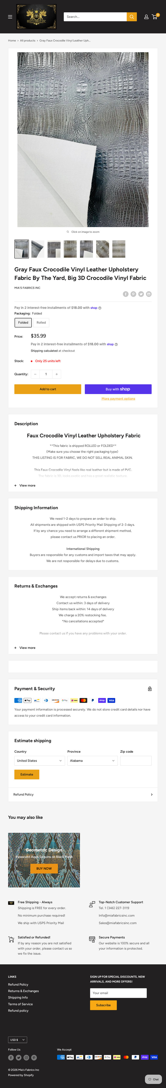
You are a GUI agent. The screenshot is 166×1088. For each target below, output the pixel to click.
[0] (154, 16)
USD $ (14, 1039)
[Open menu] (10, 16)
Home (12, 40)
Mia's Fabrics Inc (27, 288)
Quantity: (21, 374)
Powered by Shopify (21, 1075)
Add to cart (48, 389)
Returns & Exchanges (23, 991)
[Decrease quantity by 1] (35, 374)
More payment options (118, 399)
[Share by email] (149, 294)
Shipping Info (18, 997)
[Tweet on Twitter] (141, 294)
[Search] (132, 16)
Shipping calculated (44, 351)
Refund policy (18, 1011)
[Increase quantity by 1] (56, 374)
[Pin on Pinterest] (133, 294)
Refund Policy (23, 794)
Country (20, 751)
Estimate (26, 774)
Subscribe (103, 1005)
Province (74, 751)
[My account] (146, 17)
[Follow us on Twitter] (18, 1057)
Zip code (126, 751)
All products (27, 40)
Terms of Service (20, 1004)
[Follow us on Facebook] (11, 1057)
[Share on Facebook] (126, 294)
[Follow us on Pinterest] (34, 1057)
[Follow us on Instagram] (26, 1057)
